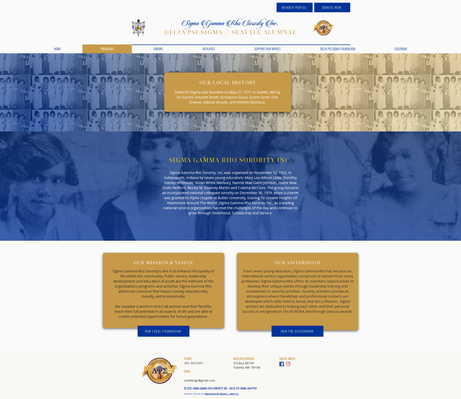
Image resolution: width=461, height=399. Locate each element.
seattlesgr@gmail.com (199, 380)
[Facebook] (281, 364)
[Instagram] (288, 364)
